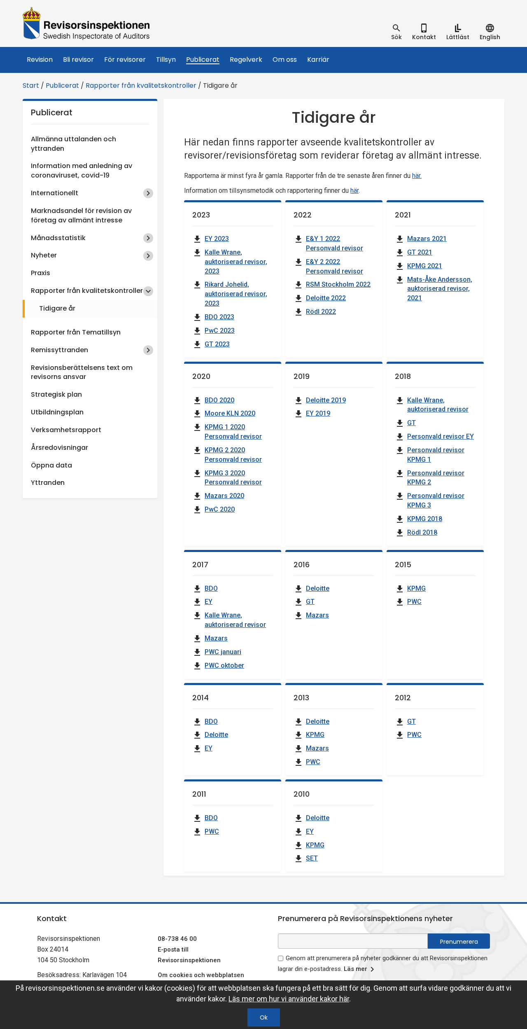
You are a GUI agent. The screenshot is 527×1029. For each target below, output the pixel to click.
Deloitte (317, 588)
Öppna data (51, 465)
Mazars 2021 (427, 239)
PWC (414, 602)
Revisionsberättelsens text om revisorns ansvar (82, 372)
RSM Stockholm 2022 (338, 284)
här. (417, 176)
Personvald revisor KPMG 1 (435, 454)
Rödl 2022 (321, 312)
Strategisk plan (56, 394)
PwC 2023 (220, 330)
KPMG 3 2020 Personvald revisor (233, 477)
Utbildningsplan (57, 412)
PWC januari (223, 652)
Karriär (318, 59)
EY (208, 602)
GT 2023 (217, 344)
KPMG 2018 (424, 519)
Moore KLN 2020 (230, 413)
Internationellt (54, 193)
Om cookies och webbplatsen (201, 975)
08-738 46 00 (177, 938)
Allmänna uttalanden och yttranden (73, 143)
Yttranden (48, 482)
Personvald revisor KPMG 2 (435, 477)
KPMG (416, 588)
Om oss (285, 59)
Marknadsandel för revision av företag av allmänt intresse (81, 215)
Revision (40, 59)
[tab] (396, 32)
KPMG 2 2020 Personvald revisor (233, 454)
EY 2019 (318, 413)
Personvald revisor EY (440, 436)
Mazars (216, 638)
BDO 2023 (219, 317)
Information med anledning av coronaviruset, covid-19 (81, 170)
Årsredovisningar (59, 447)
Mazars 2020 (224, 496)
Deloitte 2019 (326, 400)
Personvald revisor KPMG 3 (435, 500)
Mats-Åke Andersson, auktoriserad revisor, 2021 (439, 289)
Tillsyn (166, 59)
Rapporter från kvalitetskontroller (141, 85)
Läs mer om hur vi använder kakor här (289, 998)
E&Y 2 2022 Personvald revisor (334, 266)
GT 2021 (419, 252)
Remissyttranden (59, 350)
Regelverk (246, 59)
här (354, 190)
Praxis (40, 273)
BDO (211, 588)
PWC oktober (224, 665)
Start (31, 85)
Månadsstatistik (58, 238)
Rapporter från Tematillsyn (76, 332)
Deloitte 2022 (326, 298)
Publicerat (202, 59)
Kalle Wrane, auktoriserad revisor (438, 405)
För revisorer (125, 59)
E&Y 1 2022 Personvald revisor (334, 243)
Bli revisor (78, 59)
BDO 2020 (219, 400)
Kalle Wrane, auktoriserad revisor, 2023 (236, 261)
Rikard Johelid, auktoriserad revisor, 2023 (236, 294)
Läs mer (355, 969)
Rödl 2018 (422, 532)
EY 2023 (217, 239)
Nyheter (44, 255)
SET (312, 858)
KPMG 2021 (424, 266)
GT (411, 423)
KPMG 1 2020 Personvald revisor (233, 431)
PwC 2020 (220, 509)
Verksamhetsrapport (66, 430)
